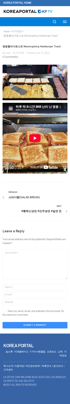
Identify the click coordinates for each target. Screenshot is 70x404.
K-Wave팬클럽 (38, 351)
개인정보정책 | (33, 366)
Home (6, 31)
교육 (61, 351)
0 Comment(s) (10, 56)
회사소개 (8, 366)
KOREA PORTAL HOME (17, 3)
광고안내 (58, 366)
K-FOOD (17, 31)
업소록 (10, 351)
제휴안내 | (47, 366)
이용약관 (19, 366)
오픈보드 (52, 351)
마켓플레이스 (22, 351)
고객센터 (8, 369)
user (8, 53)
